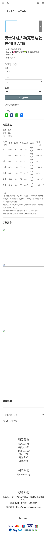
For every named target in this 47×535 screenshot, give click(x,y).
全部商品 (11, 11)
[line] (6, 115)
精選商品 (22, 11)
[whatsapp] (16, 115)
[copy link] (21, 115)
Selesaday (23, 474)
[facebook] (11, 115)
